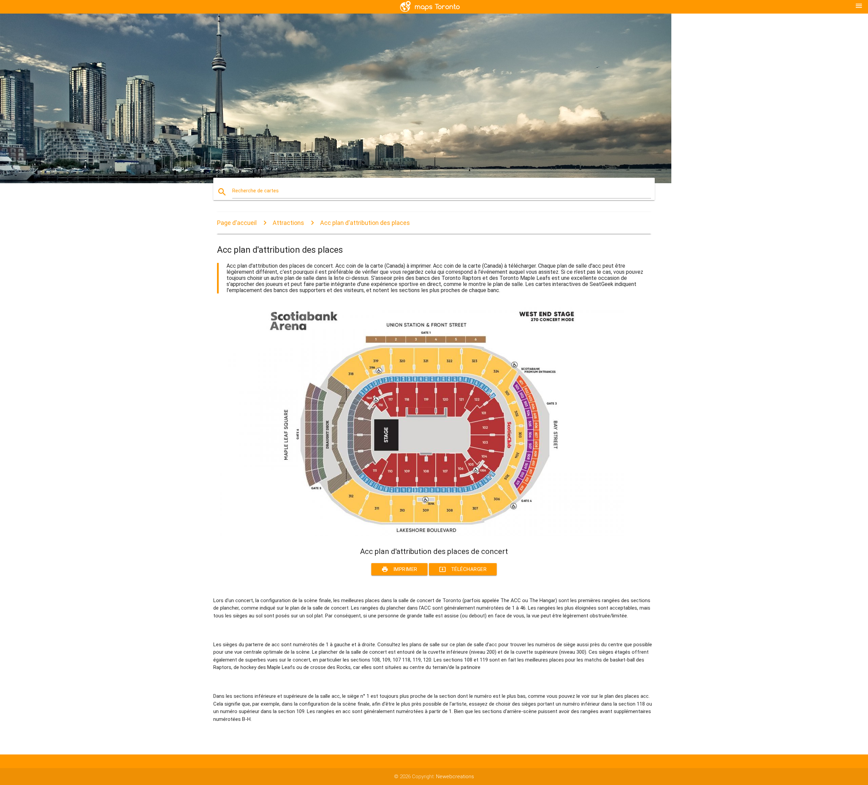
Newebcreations (455, 776)
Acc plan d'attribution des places (365, 222)
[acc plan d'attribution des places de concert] (420, 535)
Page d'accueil (237, 222)
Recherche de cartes (255, 191)
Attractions (288, 222)
